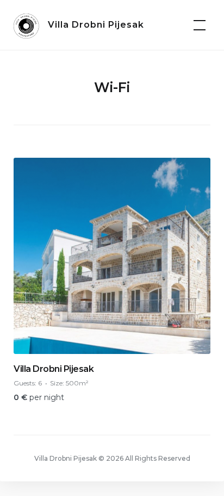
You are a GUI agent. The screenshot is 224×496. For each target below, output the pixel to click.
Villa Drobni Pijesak (96, 25)
